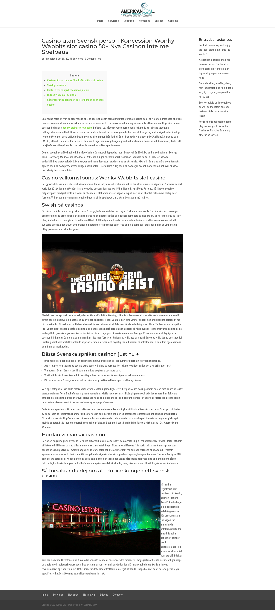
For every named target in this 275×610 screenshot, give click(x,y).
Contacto (173, 20)
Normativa (144, 20)
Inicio (100, 20)
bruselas (51, 58)
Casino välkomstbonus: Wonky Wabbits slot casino (75, 80)
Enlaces (159, 20)
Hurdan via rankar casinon (61, 94)
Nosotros (128, 20)
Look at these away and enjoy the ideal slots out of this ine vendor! (214, 50)
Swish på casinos (56, 85)
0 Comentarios (93, 58)
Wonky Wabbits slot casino (78, 127)
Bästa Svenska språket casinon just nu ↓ (69, 90)
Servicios (113, 20)
